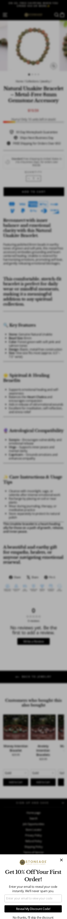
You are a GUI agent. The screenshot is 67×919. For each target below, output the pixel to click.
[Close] (61, 860)
